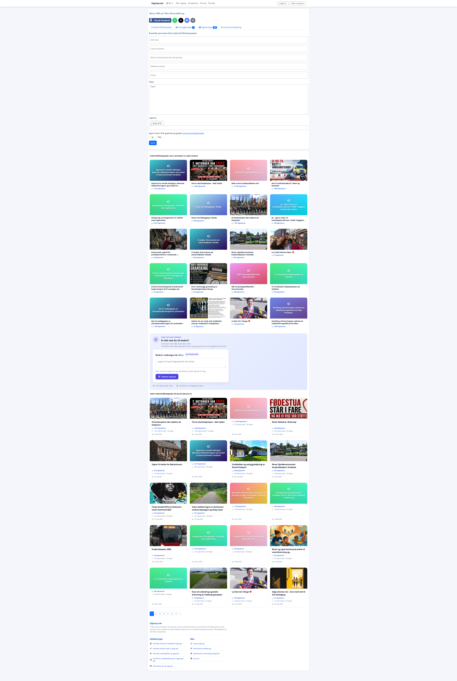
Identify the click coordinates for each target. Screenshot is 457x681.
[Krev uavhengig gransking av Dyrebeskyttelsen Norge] (208, 279)
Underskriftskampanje (161, 27)
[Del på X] (180, 20)
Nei (159, 137)
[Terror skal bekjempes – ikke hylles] (208, 174)
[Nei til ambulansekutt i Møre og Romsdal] (288, 175)
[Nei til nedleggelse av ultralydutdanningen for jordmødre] (168, 313)
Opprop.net (157, 3)
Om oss (203, 3)
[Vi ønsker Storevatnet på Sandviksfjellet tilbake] (208, 244)
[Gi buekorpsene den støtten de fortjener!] (248, 210)
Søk (213, 3)
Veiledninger (156, 639)
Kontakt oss (193, 3)
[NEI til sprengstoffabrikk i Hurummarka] (248, 279)
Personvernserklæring (231, 27)
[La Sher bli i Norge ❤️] (248, 312)
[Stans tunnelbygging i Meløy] (208, 208)
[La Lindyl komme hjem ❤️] (288, 243)
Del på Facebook (162, 20)
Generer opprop (168, 376)
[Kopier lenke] (192, 20)
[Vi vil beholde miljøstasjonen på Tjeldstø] (288, 279)
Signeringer (208, 27)
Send (153, 143)
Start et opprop (297, 3)
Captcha (152, 118)
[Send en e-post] (186, 20)
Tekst (151, 82)
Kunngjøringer (186, 27)
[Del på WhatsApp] (174, 20)
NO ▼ (171, 3)
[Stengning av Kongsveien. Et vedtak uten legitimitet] (168, 210)
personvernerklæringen (193, 133)
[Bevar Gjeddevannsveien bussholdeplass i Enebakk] (248, 244)
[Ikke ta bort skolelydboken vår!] (248, 174)
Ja (152, 137)
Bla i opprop (181, 3)
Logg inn (282, 3)
